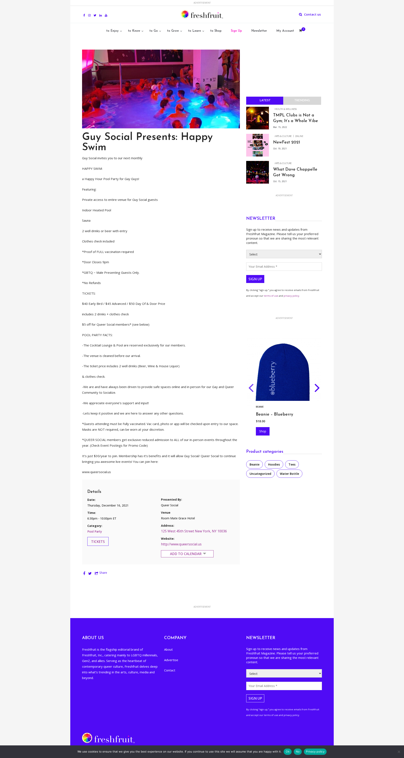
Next (317, 389)
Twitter (95, 13)
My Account (285, 31)
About (168, 649)
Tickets (98, 541)
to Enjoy (112, 31)
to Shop (216, 31)
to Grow (173, 31)
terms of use (271, 295)
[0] (300, 31)
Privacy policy (315, 751)
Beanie (254, 464)
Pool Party (94, 531)
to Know (134, 31)
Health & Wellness (286, 109)
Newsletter (259, 31)
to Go (153, 31)
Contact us (312, 14)
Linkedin (100, 13)
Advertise (171, 660)
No (298, 751)
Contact (169, 670)
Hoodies (261, 406)
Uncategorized (260, 474)
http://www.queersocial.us (181, 544)
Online (299, 136)
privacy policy (291, 295)
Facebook (84, 13)
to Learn (194, 31)
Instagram (89, 13)
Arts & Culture (283, 136)
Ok (288, 751)
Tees (291, 464)
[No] (399, 752)
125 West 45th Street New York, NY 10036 (194, 531)
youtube (106, 13)
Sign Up (236, 31)
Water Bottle (289, 474)
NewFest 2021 (286, 142)
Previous (251, 389)
